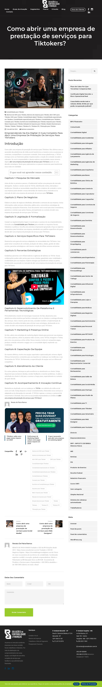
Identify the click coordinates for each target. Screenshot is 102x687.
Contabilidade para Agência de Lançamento (82, 155)
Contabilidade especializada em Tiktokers (43, 467)
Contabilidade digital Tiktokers (33, 117)
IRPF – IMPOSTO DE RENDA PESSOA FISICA (80, 445)
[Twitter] (21, 452)
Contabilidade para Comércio (81, 188)
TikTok (38, 388)
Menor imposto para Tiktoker (14, 124)
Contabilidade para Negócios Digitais (81, 314)
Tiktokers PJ (27, 126)
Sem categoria (76, 489)
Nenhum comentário (27, 129)
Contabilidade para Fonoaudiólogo (77, 269)
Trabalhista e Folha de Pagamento (38, 641)
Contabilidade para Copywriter (82, 199)
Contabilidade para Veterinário (82, 414)
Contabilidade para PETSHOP (81, 334)
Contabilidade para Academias (82, 138)
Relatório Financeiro (78, 478)
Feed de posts (75, 529)
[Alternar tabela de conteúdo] (55, 172)
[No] (100, 684)
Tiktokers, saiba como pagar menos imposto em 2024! (14, 438)
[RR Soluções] (51, 4)
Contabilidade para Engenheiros (82, 257)
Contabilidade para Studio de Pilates (81, 396)
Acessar (73, 523)
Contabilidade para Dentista (81, 220)
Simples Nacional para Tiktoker (40, 501)
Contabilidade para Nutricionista (82, 321)
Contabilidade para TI (78, 403)
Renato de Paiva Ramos (19, 402)
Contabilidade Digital (78, 132)
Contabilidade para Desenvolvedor (77, 227)
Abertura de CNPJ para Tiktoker (16, 115)
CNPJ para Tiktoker (16, 117)
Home (7, 9)
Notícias (73, 457)
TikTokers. (50, 193)
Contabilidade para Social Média (82, 384)
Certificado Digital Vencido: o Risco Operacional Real (81, 95)
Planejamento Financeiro (36, 644)
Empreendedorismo (77, 438)
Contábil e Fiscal (33, 635)
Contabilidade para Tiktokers (51, 119)
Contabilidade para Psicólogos (82, 355)
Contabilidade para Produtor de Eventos (82, 341)
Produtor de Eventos (78, 467)
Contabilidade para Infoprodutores (77, 293)
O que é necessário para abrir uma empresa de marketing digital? (56, 438)
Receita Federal (76, 473)
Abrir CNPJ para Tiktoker (39, 459)
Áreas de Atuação (20, 9)
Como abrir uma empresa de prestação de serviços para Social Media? (24, 528)
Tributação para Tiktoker (48, 126)
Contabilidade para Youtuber (81, 427)
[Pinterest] (21, 455)
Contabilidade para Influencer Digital (81, 285)
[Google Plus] (26, 452)
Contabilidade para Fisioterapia (82, 263)
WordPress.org (76, 540)
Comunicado (75, 127)
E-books (55, 9)
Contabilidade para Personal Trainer (81, 328)
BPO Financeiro (76, 122)
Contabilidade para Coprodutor (82, 194)
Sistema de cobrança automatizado (78, 501)
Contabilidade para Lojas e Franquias (80, 301)
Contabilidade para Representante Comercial (80, 362)
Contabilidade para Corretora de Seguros (82, 206)
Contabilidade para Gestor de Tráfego (81, 277)
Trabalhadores (75, 508)
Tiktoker (13, 126)
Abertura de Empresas (35, 638)
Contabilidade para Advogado (81, 143)
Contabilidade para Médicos (81, 308)
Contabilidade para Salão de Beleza (81, 378)
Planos (45, 9)
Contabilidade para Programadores (77, 349)
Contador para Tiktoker (12, 122)
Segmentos (35, 9)
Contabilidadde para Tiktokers (24, 224)
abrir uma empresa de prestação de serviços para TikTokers (29, 162)
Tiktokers (19, 126)
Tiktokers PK (35, 126)
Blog (63, 9)
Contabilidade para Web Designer (79, 420)
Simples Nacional (76, 494)
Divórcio (73, 433)
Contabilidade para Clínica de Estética (81, 182)
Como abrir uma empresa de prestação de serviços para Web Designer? (45, 528)
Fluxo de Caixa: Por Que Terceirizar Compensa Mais (80, 88)
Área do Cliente (78, 10)
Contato (9, 12)
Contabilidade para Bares (80, 175)
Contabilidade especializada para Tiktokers (27, 119)
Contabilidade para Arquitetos (82, 170)
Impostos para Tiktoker (53, 122)
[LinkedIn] (17, 455)
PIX (71, 462)
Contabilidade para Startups (81, 390)
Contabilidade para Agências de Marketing (82, 163)
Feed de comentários (78, 534)
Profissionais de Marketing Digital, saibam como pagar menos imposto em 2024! (33, 439)
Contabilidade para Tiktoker (15, 112)
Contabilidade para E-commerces (78, 251)
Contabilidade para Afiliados (81, 149)
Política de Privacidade (89, 684)
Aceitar (76, 684)
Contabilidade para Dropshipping (77, 243)
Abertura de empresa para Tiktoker (38, 115)
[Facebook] (16, 452)
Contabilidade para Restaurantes (77, 370)
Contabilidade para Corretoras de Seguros (81, 214)
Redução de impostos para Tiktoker (35, 124)
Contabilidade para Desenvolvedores (77, 235)
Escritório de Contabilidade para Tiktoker (33, 122)
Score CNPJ (74, 484)
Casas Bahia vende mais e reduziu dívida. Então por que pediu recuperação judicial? (81, 104)
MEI (71, 451)
